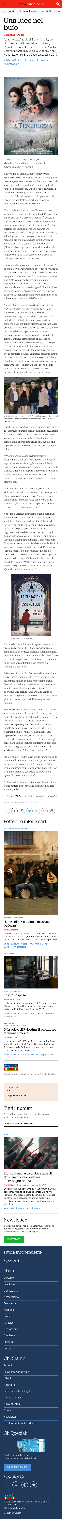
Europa (8, 1348)
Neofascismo (34, 1208)
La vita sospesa (15, 995)
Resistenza (10, 1303)
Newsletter (10, 1417)
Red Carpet (9, 828)
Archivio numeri (13, 1397)
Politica (8, 1316)
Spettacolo (12, 64)
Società (9, 947)
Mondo (45, 944)
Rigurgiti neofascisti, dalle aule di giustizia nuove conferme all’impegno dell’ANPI (28, 1177)
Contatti (8, 1410)
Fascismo (9, 1284)
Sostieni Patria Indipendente (20, 1423)
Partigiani (9, 1323)
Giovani (43, 60)
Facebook (7, 1485)
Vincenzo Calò (11, 1037)
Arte (8, 60)
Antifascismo (18, 1208)
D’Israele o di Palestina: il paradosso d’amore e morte (30, 1031)
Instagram (24, 1485)
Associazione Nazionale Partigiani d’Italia (29, 1502)
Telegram (33, 1484)
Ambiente (9, 1335)
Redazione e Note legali (17, 1391)
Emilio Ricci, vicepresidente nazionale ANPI (25, 1185)
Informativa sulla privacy (14, 1508)
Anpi (7, 1208)
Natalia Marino (11, 929)
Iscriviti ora (13, 1239)
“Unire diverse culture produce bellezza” (27, 923)
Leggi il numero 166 (16, 1096)
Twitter (15, 1484)
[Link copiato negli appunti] (37, 811)
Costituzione (11, 1291)
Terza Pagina (21, 828)
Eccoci (8, 1365)
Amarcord (9, 1385)
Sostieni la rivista (17, 1467)
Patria (31, 3)
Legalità (8, 1342)
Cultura (18, 60)
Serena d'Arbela (14, 34)
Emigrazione (28, 1013)
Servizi (7, 1134)
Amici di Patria (12, 1404)
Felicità (30, 60)
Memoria (9, 1310)
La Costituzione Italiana (17, 1372)
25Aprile (9, 1278)
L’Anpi (7, 1378)
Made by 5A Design (12, 1513)
